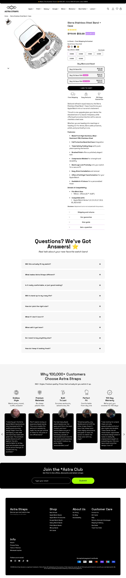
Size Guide (101, 50)
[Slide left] (2, 434)
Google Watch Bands (56, 520)
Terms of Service (15, 548)
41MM (90, 54)
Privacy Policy (14, 545)
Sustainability (77, 517)
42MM (99, 54)
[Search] (108, 9)
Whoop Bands (54, 528)
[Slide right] (124, 434)
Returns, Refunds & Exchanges (101, 520)
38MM (72, 54)
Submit (83, 480)
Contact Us (95, 512)
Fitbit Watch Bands (56, 525)
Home (6, 16)
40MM (81, 54)
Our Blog (75, 515)
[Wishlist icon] (117, 9)
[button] (72, 30)
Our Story (76, 512)
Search (12, 542)
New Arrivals (53, 512)
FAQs (93, 517)
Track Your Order (97, 528)
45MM (81, 58)
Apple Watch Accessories (57, 517)
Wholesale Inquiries (16, 550)
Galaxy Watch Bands (56, 523)
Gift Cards (53, 530)
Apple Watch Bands (56, 515)
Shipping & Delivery (97, 523)
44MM (72, 58)
